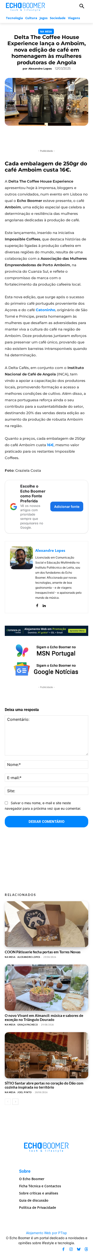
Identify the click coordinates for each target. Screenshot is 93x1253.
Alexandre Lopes (40, 68)
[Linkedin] (44, 604)
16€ (50, 445)
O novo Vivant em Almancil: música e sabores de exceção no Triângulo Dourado (44, 1017)
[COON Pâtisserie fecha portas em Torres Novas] (46, 924)
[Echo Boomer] (25, 6)
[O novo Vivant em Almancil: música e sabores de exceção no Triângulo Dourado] (46, 988)
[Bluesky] (79, 1249)
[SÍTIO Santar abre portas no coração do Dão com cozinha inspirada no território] (46, 1055)
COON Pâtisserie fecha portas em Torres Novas (43, 952)
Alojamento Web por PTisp (46, 1233)
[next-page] (15, 1102)
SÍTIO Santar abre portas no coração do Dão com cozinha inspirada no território (44, 1085)
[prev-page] (8, 1102)
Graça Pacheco (27, 1024)
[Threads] (86, 1249)
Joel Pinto (24, 1092)
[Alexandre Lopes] (21, 577)
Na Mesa (46, 31)
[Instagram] (71, 1249)
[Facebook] (37, 604)
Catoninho (45, 310)
